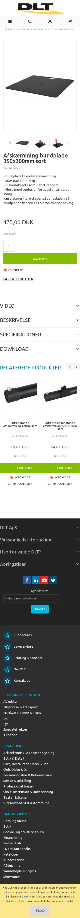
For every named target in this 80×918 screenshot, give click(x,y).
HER (26, 896)
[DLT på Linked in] (36, 580)
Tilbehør (10, 735)
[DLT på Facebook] (27, 580)
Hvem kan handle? (17, 849)
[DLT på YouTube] (44, 580)
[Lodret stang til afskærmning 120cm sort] (20, 397)
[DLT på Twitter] (53, 580)
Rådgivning (11, 865)
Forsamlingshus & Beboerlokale (27, 775)
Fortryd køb (12, 843)
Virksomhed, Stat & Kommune (26, 803)
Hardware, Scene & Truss (22, 713)
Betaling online (15, 821)
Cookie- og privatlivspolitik (23, 832)
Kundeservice (13, 860)
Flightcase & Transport (20, 707)
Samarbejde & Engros (19, 871)
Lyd (5, 718)
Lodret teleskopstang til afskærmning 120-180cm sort (60, 426)
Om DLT (20, 669)
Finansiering (12, 837)
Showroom (11, 877)
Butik (7, 826)
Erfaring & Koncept (28, 658)
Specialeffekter (15, 729)
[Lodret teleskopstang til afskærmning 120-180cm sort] (60, 397)
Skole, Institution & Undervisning (28, 792)
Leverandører (24, 646)
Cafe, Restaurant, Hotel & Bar (25, 764)
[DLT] (40, 9)
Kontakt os (22, 680)
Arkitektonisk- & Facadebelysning (28, 753)
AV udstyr (10, 701)
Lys (5, 724)
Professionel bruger (18, 786)
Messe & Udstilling (17, 781)
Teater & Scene (15, 797)
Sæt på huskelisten (18, 278)
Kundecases (23, 635)
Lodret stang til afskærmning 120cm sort (20, 424)
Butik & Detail (13, 758)
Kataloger (10, 854)
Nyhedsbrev (39, 591)
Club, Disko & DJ (15, 769)
